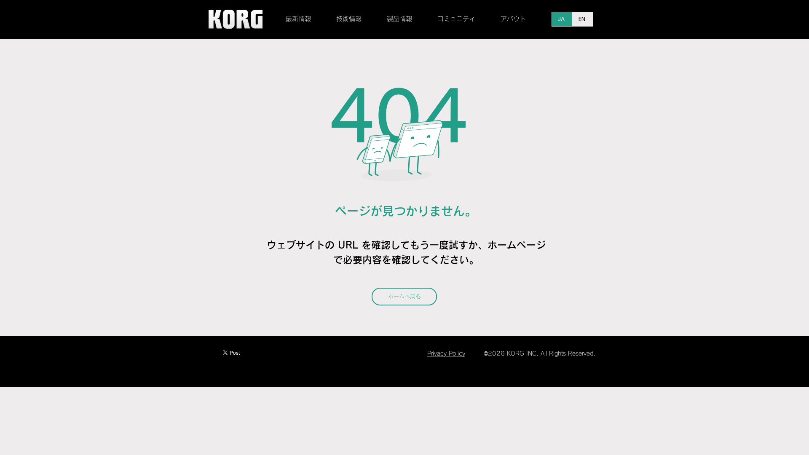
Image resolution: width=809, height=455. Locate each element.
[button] (355, 18)
